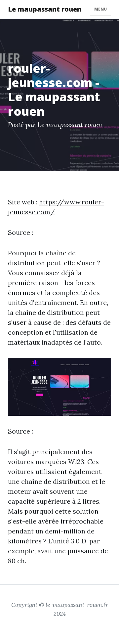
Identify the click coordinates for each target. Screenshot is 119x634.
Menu (100, 9)
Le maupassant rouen (44, 9)
